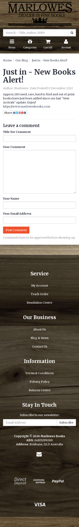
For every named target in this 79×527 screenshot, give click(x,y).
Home (7, 60)
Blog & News (39, 338)
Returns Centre (39, 390)
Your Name (11, 198)
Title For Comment (17, 132)
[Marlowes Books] (39, 13)
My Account (39, 285)
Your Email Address (17, 213)
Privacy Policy (40, 382)
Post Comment (16, 230)
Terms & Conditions (39, 373)
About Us (39, 329)
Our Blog (21, 60)
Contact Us (39, 346)
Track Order (39, 294)
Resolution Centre (39, 302)
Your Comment (14, 147)
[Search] (72, 32)
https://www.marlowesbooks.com (26, 106)
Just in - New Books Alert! (49, 60)
